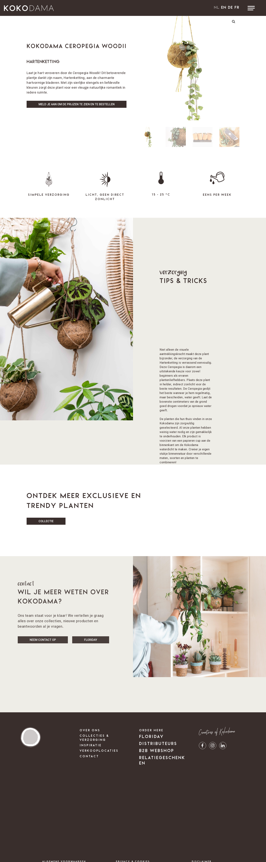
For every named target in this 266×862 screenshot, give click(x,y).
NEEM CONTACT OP (43, 640)
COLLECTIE (46, 521)
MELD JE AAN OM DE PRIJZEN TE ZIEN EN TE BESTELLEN (77, 104)
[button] (233, 21)
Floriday (90, 640)
